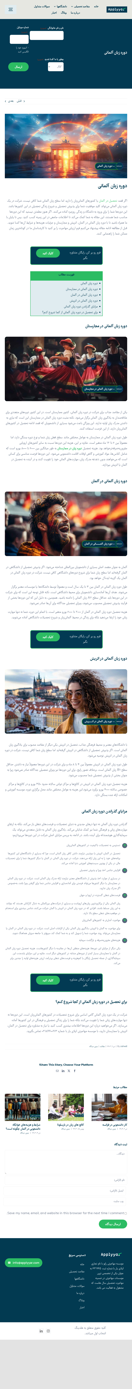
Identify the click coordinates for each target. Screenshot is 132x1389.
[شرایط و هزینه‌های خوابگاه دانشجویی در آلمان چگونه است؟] (22, 1107)
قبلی (19, 101)
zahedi (123, 1046)
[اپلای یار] (117, 8)
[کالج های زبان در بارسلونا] (66, 1107)
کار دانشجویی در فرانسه (114, 1125)
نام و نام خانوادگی (51, 28)
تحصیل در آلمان (108, 201)
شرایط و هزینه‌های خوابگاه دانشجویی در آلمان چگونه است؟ (23, 1127)
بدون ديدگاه (93, 1046)
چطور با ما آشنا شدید (50, 59)
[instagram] (48, 1331)
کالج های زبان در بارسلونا (70, 1125)
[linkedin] (41, 1331)
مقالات (102, 1046)
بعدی (11, 101)
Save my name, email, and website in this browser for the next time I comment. (65, 1213)
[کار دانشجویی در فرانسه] (109, 1107)
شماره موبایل (23, 29)
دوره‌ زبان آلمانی (89, 283)
